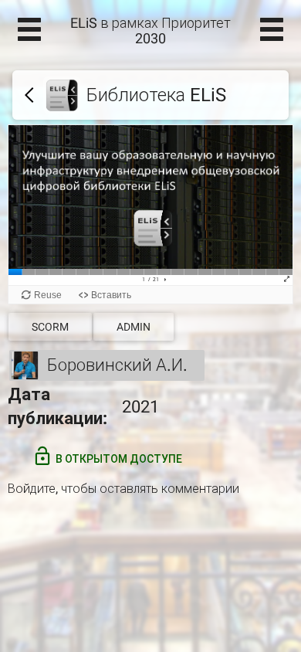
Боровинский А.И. (117, 365)
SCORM (50, 327)
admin (133, 327)
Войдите (32, 488)
